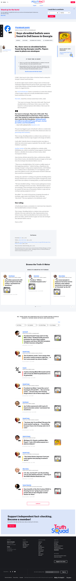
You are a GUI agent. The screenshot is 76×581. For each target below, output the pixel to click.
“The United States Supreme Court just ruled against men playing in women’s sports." (36, 458)
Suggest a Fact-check (60, 561)
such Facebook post (22, 91)
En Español (56, 544)
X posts (24, 368)
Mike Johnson (25, 545)
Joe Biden (24, 547)
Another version (19, 148)
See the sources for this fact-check (33, 71)
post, (20, 237)
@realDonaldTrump (29, 121)
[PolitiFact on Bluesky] (14, 571)
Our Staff (56, 543)
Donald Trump (26, 351)
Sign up (64, 572)
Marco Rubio (62, 276)
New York (40, 548)
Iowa (39, 544)
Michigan (40, 545)
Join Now (51, 16)
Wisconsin (40, 555)
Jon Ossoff (25, 332)
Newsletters (56, 549)
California (40, 541)
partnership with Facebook (22, 132)
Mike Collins (26, 469)
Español (41, 5)
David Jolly (36, 276)
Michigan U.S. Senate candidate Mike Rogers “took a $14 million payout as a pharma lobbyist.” (36, 442)
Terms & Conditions (8, 577)
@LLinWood (18, 121)
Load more (38, 503)
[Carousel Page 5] (40, 306)
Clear (59, 322)
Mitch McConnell (26, 544)
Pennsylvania (40, 551)
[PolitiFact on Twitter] (10, 571)
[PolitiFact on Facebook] (12, 571)
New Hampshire (41, 547)
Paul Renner (12, 276)
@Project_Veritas (41, 121)
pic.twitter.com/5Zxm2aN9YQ (25, 122)
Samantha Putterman (7, 49)
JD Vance (24, 543)
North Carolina (41, 549)
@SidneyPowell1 (41, 119)
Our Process (56, 541)
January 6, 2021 (35, 125)
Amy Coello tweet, (23, 240)
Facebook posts (22, 27)
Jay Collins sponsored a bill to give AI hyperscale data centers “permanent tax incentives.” (13, 282)
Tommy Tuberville (27, 485)
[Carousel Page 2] (36, 306)
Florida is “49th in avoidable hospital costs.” (38, 280)
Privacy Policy (15, 577)
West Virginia (40, 553)
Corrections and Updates (58, 548)
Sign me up (11, 525)
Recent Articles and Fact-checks (60, 555)
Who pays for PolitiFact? (58, 545)
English (34, 5)
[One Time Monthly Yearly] (65, 13)
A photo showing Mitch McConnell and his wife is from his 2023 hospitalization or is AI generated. (37, 373)
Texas (39, 552)
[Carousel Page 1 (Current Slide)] (35, 306)
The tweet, (18, 98)
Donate (73, 2)
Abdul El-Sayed (26, 436)
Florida (39, 543)
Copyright (21, 577)
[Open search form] (7, 2)
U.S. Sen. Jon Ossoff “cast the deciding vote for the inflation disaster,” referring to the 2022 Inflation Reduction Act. (37, 474)
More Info (3, 15)
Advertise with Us (57, 547)
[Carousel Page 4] (39, 306)
